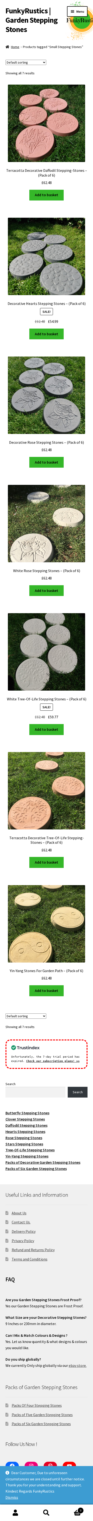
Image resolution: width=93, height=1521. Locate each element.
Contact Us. (21, 1222)
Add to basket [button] (46, 194)
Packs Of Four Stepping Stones (37, 1405)
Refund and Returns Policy (33, 1249)
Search (10, 1084)
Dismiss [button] (11, 1497)
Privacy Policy (23, 1240)
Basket (71, 1508)
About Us (19, 1213)
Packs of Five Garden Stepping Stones (42, 1414)
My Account (15, 1513)
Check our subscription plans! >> (53, 1061)
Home (15, 47)
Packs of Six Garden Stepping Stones (41, 1423)
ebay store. (78, 1365)
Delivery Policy (24, 1231)
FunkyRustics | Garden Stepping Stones (31, 20)
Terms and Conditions (29, 1259)
